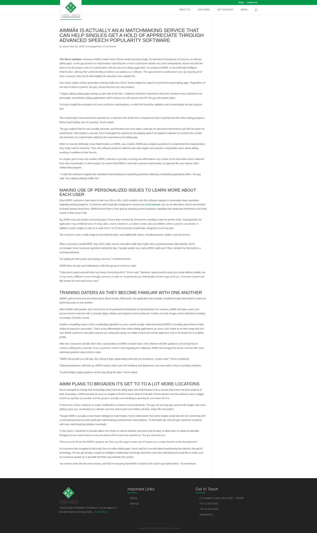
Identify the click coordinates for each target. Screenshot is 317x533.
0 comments (109, 46)
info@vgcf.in (206, 514)
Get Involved (225, 10)
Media (244, 10)
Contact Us (252, 2)
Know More (101, 511)
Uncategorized (93, 46)
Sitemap (134, 503)
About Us (184, 10)
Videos (133, 498)
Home (241, 2)
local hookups (152, 204)
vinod (65, 46)
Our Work (204, 10)
